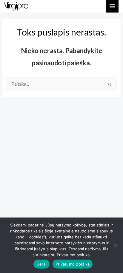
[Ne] (116, 245)
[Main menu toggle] (112, 6)
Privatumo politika (73, 264)
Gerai (41, 264)
